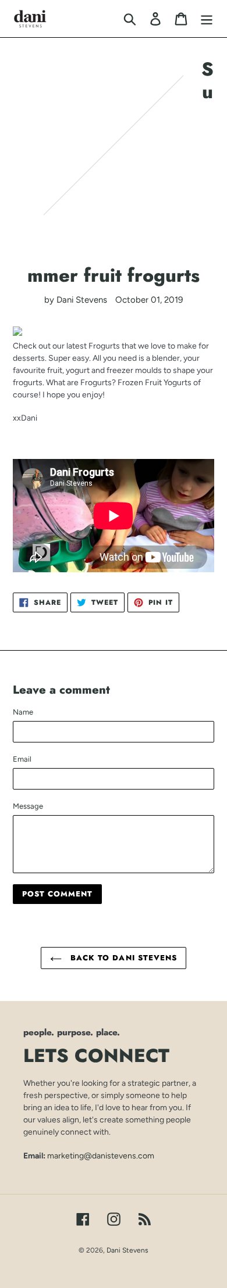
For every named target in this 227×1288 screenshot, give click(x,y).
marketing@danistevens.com (100, 1155)
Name (23, 712)
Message (28, 806)
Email (22, 759)
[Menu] (206, 18)
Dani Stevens (127, 1250)
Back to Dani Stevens (122, 957)
